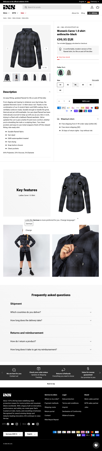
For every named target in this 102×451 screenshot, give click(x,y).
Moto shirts (25, 18)
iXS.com (10, 443)
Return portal (49, 411)
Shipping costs (50, 407)
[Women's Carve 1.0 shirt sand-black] (68, 72)
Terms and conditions (70, 403)
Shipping (68, 43)
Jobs (86, 407)
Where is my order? (52, 399)
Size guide (95, 80)
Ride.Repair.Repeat (52, 420)
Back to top (51, 384)
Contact (48, 415)
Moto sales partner (91, 399)
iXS (58, 27)
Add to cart (86, 101)
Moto (9, 18)
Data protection (68, 399)
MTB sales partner (91, 403)
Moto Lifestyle (17, 18)
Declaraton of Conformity (71, 411)
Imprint (65, 407)
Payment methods (51, 403)
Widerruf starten (68, 415)
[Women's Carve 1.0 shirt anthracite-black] (60, 72)
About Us (75, 13)
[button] (97, 7)
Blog (83, 13)
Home (5, 18)
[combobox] (52, 7)
